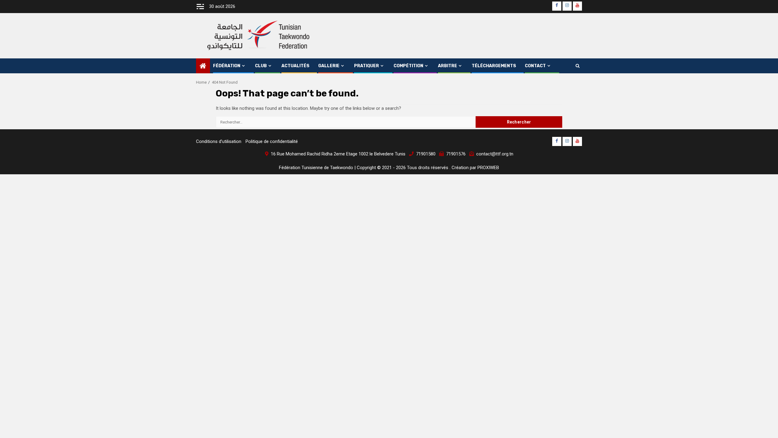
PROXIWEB (488, 167)
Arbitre (447, 65)
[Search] (577, 66)
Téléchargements (494, 65)
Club (261, 65)
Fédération (226, 65)
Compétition (408, 65)
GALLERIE (328, 65)
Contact (535, 65)
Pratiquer (366, 65)
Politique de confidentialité (272, 141)
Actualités (295, 65)
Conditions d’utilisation (218, 141)
